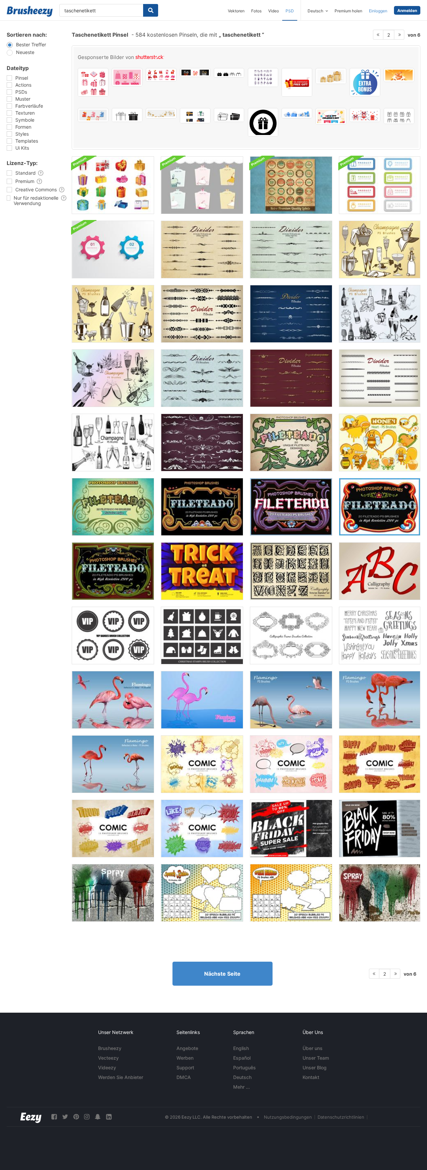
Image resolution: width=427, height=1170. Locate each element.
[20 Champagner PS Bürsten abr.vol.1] (379, 249)
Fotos (256, 10)
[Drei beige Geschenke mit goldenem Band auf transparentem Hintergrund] (331, 76)
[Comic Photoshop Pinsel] (202, 764)
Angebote (187, 1048)
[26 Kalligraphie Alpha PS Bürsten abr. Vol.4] (379, 571)
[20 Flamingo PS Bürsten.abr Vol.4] (291, 700)
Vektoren (236, 10)
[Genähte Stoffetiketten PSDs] (379, 185)
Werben (184, 1058)
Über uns (313, 1048)
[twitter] (65, 1117)
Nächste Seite (222, 973)
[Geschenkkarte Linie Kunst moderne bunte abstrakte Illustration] (195, 115)
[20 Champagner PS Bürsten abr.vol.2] (113, 314)
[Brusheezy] (30, 11)
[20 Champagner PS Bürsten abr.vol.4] (113, 378)
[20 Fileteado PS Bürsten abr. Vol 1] (291, 442)
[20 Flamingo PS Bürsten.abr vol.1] (202, 700)
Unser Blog (315, 1067)
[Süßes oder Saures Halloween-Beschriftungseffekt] (202, 571)
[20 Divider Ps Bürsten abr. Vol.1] (202, 249)
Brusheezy (109, 1048)
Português (244, 1067)
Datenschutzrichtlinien (341, 1117)
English (241, 1048)
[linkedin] (108, 1117)
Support (185, 1067)
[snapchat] (98, 1117)
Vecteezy (108, 1058)
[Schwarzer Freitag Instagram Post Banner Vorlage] (379, 828)
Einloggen (378, 10)
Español (242, 1058)
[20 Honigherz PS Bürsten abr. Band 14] (379, 442)
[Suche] (150, 10)
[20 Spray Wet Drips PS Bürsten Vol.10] (113, 893)
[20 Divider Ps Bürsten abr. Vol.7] (291, 378)
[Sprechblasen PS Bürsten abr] (202, 893)
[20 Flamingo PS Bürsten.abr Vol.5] (379, 700)
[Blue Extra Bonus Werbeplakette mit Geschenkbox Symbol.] (365, 82)
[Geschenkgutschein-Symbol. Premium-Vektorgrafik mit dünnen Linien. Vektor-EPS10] (229, 115)
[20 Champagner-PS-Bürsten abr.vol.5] (113, 442)
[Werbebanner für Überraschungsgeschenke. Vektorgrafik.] (297, 82)
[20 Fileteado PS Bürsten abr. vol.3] (113, 507)
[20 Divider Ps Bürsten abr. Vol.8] (379, 378)
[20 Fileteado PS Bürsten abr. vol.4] (202, 507)
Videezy (107, 1067)
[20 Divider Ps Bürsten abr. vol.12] (202, 442)
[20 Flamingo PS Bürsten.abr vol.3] (113, 764)
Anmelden (407, 10)
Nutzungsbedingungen (288, 1117)
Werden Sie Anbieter (120, 1077)
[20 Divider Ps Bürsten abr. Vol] (291, 314)
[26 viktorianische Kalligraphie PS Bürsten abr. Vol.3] (291, 571)
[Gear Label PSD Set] (113, 249)
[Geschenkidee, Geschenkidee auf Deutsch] (195, 72)
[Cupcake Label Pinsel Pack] (202, 185)
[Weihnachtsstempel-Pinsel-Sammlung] (202, 635)
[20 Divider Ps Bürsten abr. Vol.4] (291, 249)
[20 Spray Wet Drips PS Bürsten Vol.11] (379, 893)
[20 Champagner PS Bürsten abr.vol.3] (379, 314)
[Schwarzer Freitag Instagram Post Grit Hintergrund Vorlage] (291, 828)
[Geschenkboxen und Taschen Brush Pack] (113, 185)
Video (273, 10)
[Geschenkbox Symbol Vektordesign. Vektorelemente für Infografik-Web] (127, 115)
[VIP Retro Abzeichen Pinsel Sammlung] (113, 635)
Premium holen (348, 10)
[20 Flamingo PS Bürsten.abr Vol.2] (113, 700)
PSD (290, 10)
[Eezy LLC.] (30, 1117)
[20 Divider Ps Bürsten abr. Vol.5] (202, 378)
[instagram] (86, 1117)
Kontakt (311, 1077)
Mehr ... (241, 1087)
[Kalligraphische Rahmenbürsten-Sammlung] (291, 635)
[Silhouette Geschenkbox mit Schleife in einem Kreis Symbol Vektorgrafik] (263, 122)
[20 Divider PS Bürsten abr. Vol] (202, 314)
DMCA (183, 1077)
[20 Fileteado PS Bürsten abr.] (291, 507)
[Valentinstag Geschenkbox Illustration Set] (161, 75)
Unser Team (316, 1058)
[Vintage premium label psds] (291, 185)
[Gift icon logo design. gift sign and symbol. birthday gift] (229, 73)
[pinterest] (76, 1117)
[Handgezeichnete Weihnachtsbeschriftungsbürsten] (379, 635)
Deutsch (242, 1077)
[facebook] (54, 1117)
